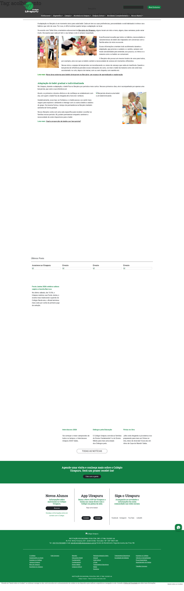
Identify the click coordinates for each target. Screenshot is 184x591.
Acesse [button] (57, 508)
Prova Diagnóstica (141, 560)
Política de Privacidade (130, 583)
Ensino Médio (76, 564)
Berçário (74, 555)
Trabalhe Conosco (141, 566)
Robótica (96, 569)
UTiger (95, 562)
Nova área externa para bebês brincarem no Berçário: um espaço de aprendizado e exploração (84, 75)
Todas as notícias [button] (92, 451)
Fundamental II (76, 562)
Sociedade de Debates (122, 558)
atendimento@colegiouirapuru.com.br (83, 543)
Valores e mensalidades (143, 558)
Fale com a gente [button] (92, 476)
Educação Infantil (77, 558)
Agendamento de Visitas (143, 562)
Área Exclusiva (154, 7)
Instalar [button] (86, 518)
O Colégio (32, 555)
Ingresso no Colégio (35, 560)
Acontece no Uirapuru (36, 567)
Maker (95, 567)
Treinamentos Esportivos (101, 564)
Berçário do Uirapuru (86, 30)
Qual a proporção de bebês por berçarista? (63, 121)
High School (97, 560)
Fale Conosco (55, 555)
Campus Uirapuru (34, 562)
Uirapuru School (77, 567)
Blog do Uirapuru (34, 564)
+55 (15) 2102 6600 (58, 543)
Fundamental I (76, 560)
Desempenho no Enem (36, 558)
